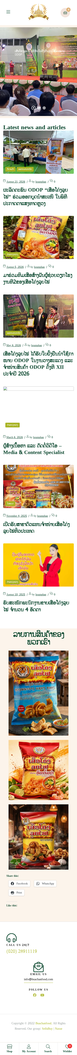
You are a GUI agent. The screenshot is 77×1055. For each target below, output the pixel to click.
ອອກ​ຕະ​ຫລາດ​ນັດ (25, 169)
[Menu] (11, 12)
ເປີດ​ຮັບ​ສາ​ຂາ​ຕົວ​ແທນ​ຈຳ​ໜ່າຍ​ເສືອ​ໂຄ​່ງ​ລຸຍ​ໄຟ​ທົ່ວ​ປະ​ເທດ (36, 528)
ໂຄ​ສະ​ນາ (10, 503)
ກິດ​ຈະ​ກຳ (10, 169)
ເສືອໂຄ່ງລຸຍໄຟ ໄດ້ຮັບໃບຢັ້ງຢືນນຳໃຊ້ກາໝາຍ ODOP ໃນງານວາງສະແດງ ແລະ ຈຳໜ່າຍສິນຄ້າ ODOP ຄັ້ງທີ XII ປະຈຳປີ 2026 (38, 364)
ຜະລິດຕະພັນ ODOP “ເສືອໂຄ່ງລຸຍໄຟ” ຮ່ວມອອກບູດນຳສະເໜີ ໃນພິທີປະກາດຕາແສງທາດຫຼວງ (35, 196)
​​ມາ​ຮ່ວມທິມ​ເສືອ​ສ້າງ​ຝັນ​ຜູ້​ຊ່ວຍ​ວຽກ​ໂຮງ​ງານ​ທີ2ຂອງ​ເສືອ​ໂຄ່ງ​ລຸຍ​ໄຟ (37, 278)
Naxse (58, 1028)
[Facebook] (34, 995)
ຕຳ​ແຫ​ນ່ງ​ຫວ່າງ (12, 254)
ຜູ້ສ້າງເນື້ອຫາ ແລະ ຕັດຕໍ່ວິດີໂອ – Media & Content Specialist (33, 449)
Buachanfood (43, 1023)
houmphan (41, 182)
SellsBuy (47, 1028)
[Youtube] (42, 995)
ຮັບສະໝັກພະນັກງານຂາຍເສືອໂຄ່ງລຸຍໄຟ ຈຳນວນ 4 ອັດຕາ (36, 606)
